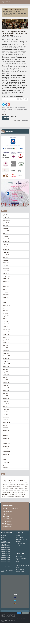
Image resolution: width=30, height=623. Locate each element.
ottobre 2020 (6, 334)
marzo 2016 (5, 427)
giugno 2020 (6, 342)
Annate (17, 547)
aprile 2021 (5, 318)
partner (23, 490)
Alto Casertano (19, 556)
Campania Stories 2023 (5, 549)
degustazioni (20, 109)
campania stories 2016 (7, 482)
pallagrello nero (19, 490)
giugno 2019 (6, 372)
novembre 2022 (6, 276)
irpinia (7, 490)
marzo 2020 (5, 348)
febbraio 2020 (6, 350)
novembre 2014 (6, 446)
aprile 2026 (5, 215)
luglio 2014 (5, 457)
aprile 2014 (5, 465)
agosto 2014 (6, 454)
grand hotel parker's (14, 488)
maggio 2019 (6, 374)
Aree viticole (18, 541)
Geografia (18, 535)
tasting (25, 109)
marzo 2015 (5, 435)
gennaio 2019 (6, 385)
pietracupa (12, 492)
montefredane (11, 490)
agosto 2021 (6, 308)
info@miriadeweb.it (9, 526)
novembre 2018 (6, 388)
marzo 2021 (5, 321)
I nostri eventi (3, 541)
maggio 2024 (6, 244)
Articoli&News (17, 9)
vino (3, 111)
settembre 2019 (6, 364)
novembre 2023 (6, 249)
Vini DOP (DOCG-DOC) (20, 543)
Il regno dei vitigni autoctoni (21, 539)
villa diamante (17, 496)
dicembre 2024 (6, 239)
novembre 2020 (6, 332)
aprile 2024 (5, 246)
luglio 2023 (5, 257)
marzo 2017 (5, 414)
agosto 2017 (6, 403)
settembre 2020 (6, 337)
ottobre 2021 (6, 302)
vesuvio (3, 496)
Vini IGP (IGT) (18, 545)
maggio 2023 (6, 262)
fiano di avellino (6, 488)
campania (4, 109)
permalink (17, 111)
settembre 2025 (6, 220)
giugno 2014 (6, 459)
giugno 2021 (6, 313)
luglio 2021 (5, 310)
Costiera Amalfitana (20, 571)
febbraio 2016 (6, 430)
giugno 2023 (6, 260)
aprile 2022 (5, 289)
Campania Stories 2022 (5, 551)
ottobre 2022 (6, 278)
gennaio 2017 (6, 419)
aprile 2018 (5, 393)
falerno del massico (13, 486)
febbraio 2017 (6, 417)
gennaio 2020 (6, 353)
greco (19, 488)
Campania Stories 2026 (5, 542)
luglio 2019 (5, 369)
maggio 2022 (6, 286)
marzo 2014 (5, 467)
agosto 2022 (6, 281)
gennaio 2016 (6, 433)
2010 (3, 478)
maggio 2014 (6, 462)
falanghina (4, 486)
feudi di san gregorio (20, 486)
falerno (8, 486)
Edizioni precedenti (4, 544)
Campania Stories (7, 9)
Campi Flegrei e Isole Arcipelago (22, 565)
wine (6, 111)
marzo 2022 (5, 292)
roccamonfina (9, 494)
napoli (14, 490)
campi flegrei (5, 484)
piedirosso (7, 492)
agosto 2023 (6, 254)
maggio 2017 (6, 409)
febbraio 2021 (6, 324)
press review (16, 492)
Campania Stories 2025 (5, 545)
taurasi (19, 494)
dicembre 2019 (6, 356)
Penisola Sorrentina (20, 569)
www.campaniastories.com (9, 90)
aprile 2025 (5, 233)
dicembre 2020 (6, 329)
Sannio (17, 561)
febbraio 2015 (6, 438)
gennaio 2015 (6, 441)
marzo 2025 (5, 236)
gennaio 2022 (6, 297)
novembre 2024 (6, 241)
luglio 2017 (5, 406)
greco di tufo (23, 488)
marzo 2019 (5, 380)
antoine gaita (17, 478)
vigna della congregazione (10, 496)
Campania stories (5, 2)
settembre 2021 (6, 305)
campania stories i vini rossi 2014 (19, 482)
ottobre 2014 (6, 449)
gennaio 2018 (6, 401)
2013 (8, 478)
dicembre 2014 (6, 443)
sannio (13, 494)
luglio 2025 (5, 225)
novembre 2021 (6, 300)
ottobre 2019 (6, 361)
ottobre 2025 (6, 217)
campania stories (12, 109)
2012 (6, 478)
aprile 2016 (5, 425)
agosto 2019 (6, 366)
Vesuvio (17, 567)
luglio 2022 (5, 284)
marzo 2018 (5, 396)
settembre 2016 (6, 422)
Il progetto (3, 539)
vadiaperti (23, 494)
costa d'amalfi (19, 484)
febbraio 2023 (6, 268)
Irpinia (17, 563)
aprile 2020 (5, 345)
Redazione (18, 36)
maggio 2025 (6, 231)
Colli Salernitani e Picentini (21, 573)
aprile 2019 (5, 377)
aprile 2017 (5, 411)
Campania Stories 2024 (5, 547)
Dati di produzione (19, 537)
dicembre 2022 (6, 273)
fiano (26, 486)
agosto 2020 (6, 340)
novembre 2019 (6, 358)
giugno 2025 (6, 228)
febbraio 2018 (6, 398)
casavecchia (11, 484)
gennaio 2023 (6, 270)
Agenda (2, 537)
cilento (14, 484)
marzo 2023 (5, 265)
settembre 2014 (6, 451)
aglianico (11, 478)
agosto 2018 (6, 390)
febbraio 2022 (6, 294)
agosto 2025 (6, 223)
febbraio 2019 (6, 382)
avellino (21, 478)
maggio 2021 (6, 316)
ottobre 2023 (6, 252)
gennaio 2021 (6, 326)
